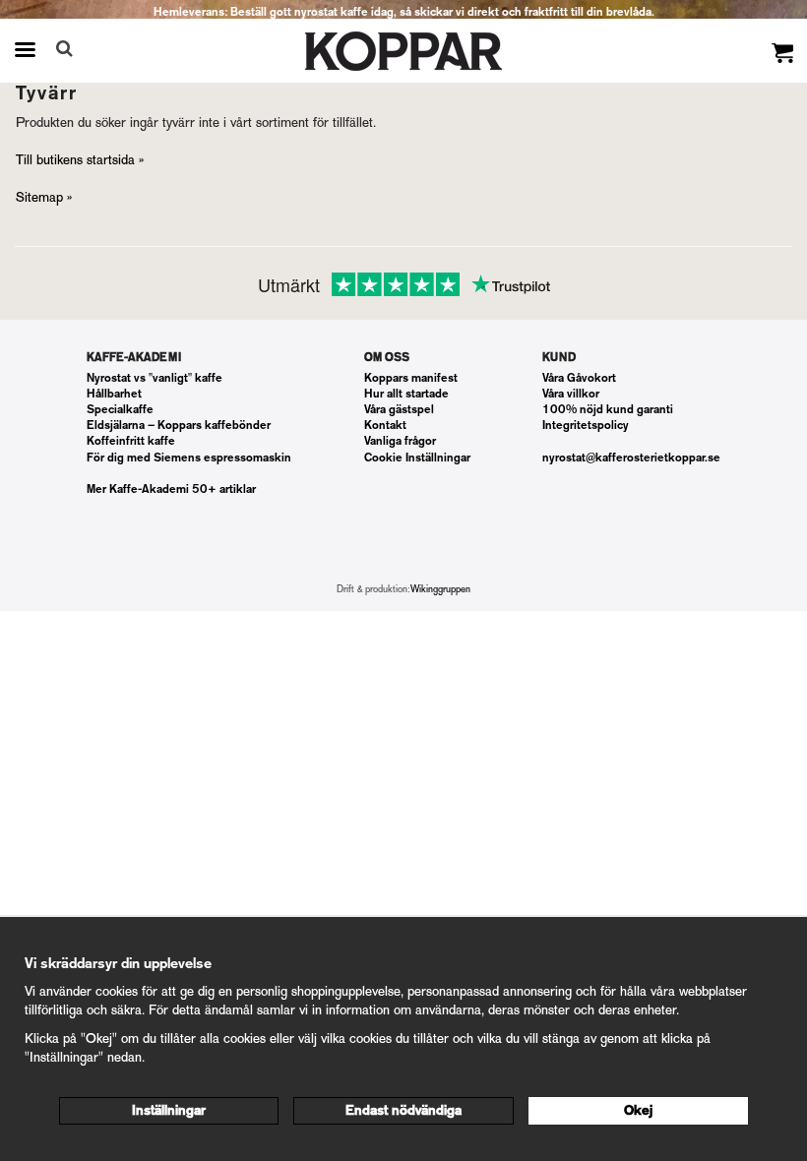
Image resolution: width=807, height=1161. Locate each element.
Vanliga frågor (400, 441)
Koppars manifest (411, 378)
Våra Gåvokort (579, 378)
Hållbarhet (114, 393)
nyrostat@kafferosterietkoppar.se (631, 457)
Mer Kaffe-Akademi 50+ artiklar (171, 489)
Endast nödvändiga (403, 1110)
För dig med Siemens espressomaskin (189, 457)
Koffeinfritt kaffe (131, 441)
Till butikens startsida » (80, 160)
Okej (638, 1110)
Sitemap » (44, 197)
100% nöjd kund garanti (607, 409)
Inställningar (169, 1110)
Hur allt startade (406, 393)
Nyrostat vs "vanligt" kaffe (154, 378)
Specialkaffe (120, 409)
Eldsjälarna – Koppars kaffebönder (179, 425)
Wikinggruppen (440, 588)
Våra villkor (570, 393)
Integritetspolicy (585, 425)
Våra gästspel (399, 409)
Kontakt (385, 425)
